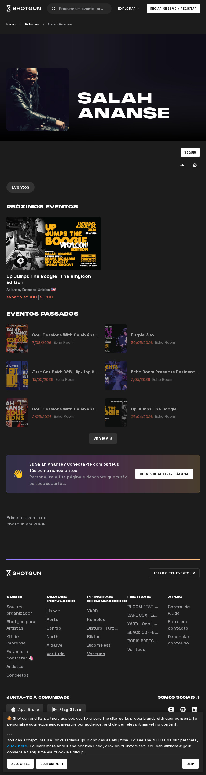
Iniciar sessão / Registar (173, 8)
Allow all (20, 764)
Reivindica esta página (164, 473)
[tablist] (103, 187)
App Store (28, 709)
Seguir (190, 152)
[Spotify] (195, 165)
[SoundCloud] (182, 165)
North (52, 636)
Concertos (17, 675)
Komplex (96, 619)
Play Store (70, 709)
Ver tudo (56, 654)
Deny (190, 764)
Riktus (93, 636)
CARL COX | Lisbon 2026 (151, 615)
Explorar (127, 8)
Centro (54, 628)
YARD (92, 611)
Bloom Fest (99, 645)
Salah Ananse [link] (60, 24)
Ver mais (103, 438)
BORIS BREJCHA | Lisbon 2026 (157, 641)
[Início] (23, 8)
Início (11, 24)
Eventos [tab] (20, 187)
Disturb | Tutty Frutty (109, 628)
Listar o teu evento (171, 573)
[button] (190, 152)
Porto (52, 619)
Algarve (54, 645)
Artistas (32, 24)
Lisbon (53, 611)
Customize (49, 764)
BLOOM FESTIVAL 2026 (150, 606)
